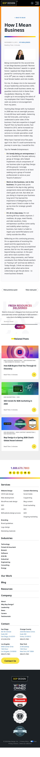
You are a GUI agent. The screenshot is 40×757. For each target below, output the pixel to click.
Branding (4, 520)
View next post (31, 290)
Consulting (5, 565)
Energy (3, 568)
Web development (7, 498)
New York (23, 644)
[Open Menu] (37, 3)
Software (4, 553)
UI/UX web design (7, 494)
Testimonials (6, 616)
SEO (2, 505)
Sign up (20, 326)
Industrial (5, 559)
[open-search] (32, 3)
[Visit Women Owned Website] (20, 687)
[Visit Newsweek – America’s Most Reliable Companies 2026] (20, 700)
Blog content (28, 501)
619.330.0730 (5, 639)
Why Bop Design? (7, 604)
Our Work (6, 575)
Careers (4, 613)
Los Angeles (5, 644)
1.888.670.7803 (20, 468)
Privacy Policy (24, 741)
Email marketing (29, 505)
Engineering (5, 562)
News (3, 610)
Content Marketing (31, 491)
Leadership (5, 607)
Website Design (6, 491)
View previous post (10, 290)
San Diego (4, 629)
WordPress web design (9, 501)
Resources (6, 588)
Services (5, 484)
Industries (6, 538)
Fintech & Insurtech (8, 547)
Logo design (5, 527)
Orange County (25, 629)
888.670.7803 (24, 639)
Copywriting (28, 498)
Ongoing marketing (30, 517)
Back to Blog (20, 17)
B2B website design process (11, 513)
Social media (28, 494)
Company (6, 595)
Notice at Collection (26, 743)
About (3, 601)
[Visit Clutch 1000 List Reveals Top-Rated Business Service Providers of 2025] (20, 731)
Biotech (4, 550)
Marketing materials (8, 531)
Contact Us (10, 660)
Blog (3, 582)
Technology (5, 544)
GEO (2, 509)
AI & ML (4, 556)
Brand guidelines (7, 523)
